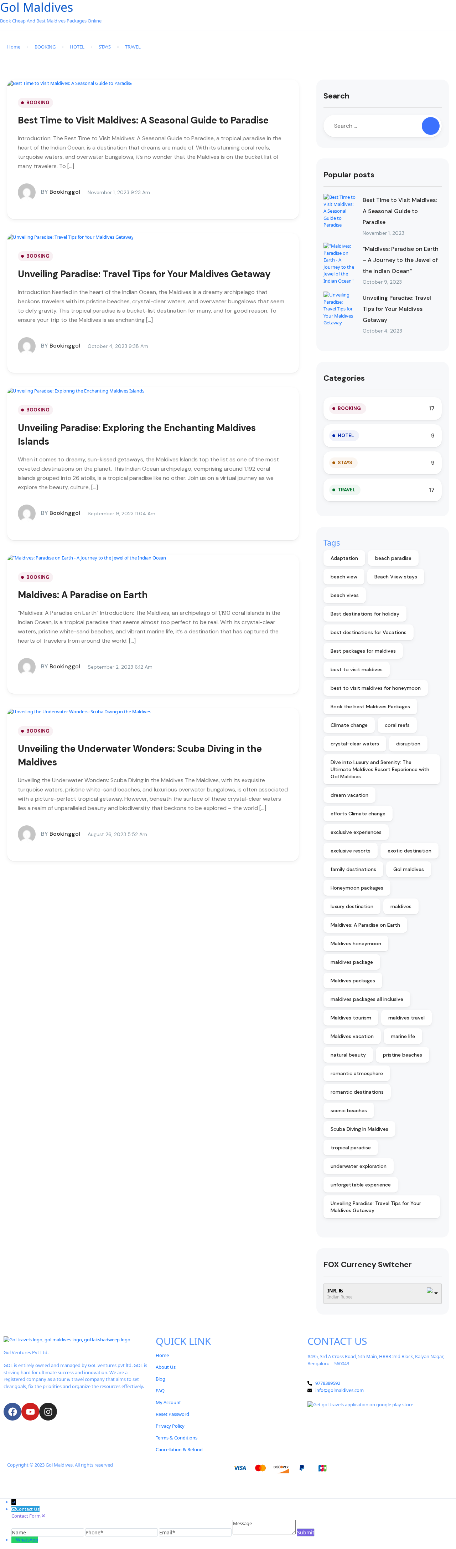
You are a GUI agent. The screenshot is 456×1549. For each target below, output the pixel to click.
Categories (344, 378)
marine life (403, 1036)
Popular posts (348, 174)
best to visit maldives (357, 669)
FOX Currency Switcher (367, 1264)
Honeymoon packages (357, 888)
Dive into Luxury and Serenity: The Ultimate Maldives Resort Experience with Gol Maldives (380, 769)
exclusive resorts (350, 850)
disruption (408, 743)
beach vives (345, 595)
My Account (168, 1402)
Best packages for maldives (363, 651)
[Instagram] (48, 1412)
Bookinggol (60, 192)
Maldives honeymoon (356, 943)
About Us (166, 1367)
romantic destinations (357, 1092)
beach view (344, 576)
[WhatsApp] (13, 1540)
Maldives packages (353, 980)
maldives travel (406, 1017)
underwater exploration (359, 1166)
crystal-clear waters (355, 743)
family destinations (353, 869)
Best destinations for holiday (365, 614)
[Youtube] (30, 1412)
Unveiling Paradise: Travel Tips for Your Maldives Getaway (144, 274)
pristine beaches (402, 1055)
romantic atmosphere (357, 1073)
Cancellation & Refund (179, 1449)
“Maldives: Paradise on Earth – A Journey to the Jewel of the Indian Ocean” (401, 260)
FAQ (160, 1390)
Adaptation (344, 558)
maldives (400, 906)
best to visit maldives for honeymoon (376, 688)
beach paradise (393, 558)
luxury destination (352, 906)
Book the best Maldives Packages (370, 706)
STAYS (105, 47)
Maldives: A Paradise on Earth (83, 595)
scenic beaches (349, 1110)
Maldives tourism (351, 1017)
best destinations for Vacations (368, 632)
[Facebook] (12, 1412)
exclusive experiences (356, 832)
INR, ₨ (335, 1290)
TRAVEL (133, 47)
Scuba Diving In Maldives (359, 1129)
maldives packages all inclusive (367, 999)
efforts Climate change (358, 813)
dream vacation (349, 795)
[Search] (431, 126)
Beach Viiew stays (395, 576)
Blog (160, 1379)
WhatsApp (27, 1540)
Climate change (349, 725)
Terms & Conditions (176, 1437)
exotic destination (409, 850)
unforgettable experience (361, 1184)
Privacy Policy (170, 1426)
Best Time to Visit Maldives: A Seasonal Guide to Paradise (143, 120)
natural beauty (348, 1055)
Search (336, 96)
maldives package (352, 962)
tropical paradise (351, 1147)
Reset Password (172, 1414)
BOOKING (45, 47)
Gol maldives (408, 869)
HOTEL (77, 47)
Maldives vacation (352, 1036)
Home (13, 47)
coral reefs (397, 725)
